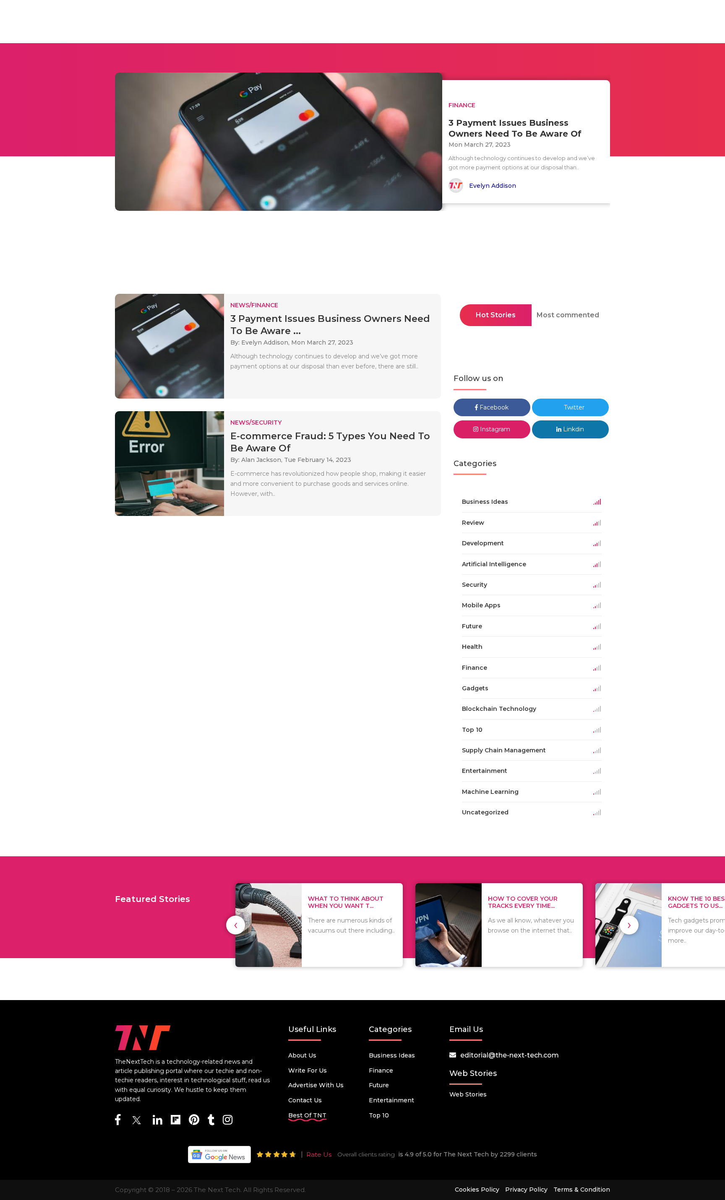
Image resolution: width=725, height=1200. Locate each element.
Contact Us (305, 1100)
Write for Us (307, 1070)
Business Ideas (392, 1055)
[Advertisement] (362, 255)
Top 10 (379, 1115)
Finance (381, 1070)
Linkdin (572, 429)
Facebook (493, 407)
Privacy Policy (526, 1189)
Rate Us (318, 1155)
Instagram (494, 429)
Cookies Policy (477, 1189)
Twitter (573, 407)
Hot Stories (496, 315)
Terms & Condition (581, 1189)
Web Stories (468, 1094)
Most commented (568, 315)
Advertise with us (316, 1085)
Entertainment (391, 1100)
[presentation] (235, 924)
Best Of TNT (307, 1115)
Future (379, 1085)
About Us (302, 1055)
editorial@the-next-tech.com (509, 1055)
